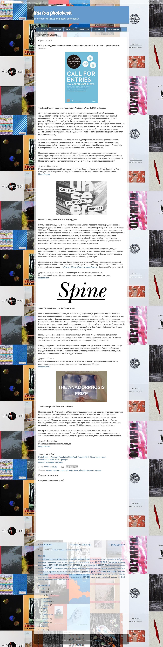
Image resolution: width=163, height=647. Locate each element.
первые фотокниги (92, 568)
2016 (43, 589)
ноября (46, 595)
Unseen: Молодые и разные (50, 462)
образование (58, 568)
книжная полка (103, 565)
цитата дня (106, 574)
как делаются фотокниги (70, 565)
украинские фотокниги (72, 574)
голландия (51, 562)
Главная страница (80, 544)
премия (49, 470)
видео (74, 559)
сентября (47, 602)
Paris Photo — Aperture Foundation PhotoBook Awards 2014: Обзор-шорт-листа (72, 457)
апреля (46, 619)
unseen (98, 470)
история (113, 562)
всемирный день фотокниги (116, 559)
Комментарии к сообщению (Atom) (67, 550)
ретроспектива (76, 571)
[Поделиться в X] (72, 466)
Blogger (98, 641)
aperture (56, 470)
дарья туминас (62, 562)
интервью (101, 562)
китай (85, 565)
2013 (43, 630)
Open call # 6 (48, 615)
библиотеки (67, 559)
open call (64, 470)
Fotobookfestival (75, 577)
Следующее (45, 544)
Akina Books (57, 577)
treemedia (41, 579)
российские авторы (104, 571)
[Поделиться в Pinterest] (77, 466)
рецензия (86, 572)
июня (45, 608)
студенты (59, 574)
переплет (111, 568)
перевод (103, 568)
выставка (42, 562)
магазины (41, 568)
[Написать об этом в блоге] (69, 466)
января (46, 622)
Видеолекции (113, 29)
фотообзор (97, 574)
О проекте (43, 29)
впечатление (101, 559)
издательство (89, 562)
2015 (55, 559)
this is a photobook (53, 12)
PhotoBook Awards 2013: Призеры (53, 460)
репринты (68, 571)
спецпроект (43, 574)
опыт (65, 568)
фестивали (87, 574)
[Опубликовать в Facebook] (74, 466)
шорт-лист (114, 574)
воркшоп (93, 559)
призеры (60, 572)
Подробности (44, 174)
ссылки (52, 574)
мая (45, 612)
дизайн (72, 562)
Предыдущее (117, 544)
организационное (76, 568)
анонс (60, 559)
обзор (48, 568)
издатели (79, 562)
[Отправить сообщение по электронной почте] (62, 467)
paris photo (73, 470)
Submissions (83, 29)
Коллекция (98, 29)
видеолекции (84, 559)
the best (121, 577)
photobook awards (86, 470)
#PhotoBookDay (44, 559)
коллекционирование (118, 565)
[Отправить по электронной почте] (67, 466)
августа (46, 605)
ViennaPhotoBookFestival (60, 579)
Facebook (70, 29)
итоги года (53, 565)
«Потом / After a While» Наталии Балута (80, 267)
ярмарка (49, 577)
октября (46, 598)
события (121, 572)
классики (91, 565)
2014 (51, 559)
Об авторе (56, 29)
